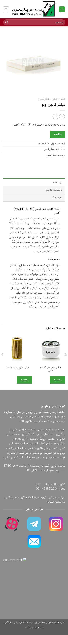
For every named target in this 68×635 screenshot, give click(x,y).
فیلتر (55, 99)
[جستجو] (6, 22)
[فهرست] (62, 9)
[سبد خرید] (6, 9)
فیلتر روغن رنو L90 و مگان (50, 369)
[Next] (2, 361)
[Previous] (65, 361)
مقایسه (57, 134)
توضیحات (57, 182)
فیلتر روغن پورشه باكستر (17, 367)
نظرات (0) (57, 197)
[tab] (34, 182)
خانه (63, 99)
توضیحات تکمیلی (54, 190)
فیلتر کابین (43, 99)
